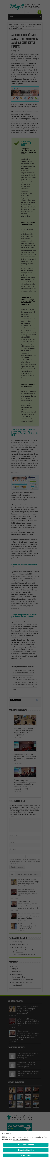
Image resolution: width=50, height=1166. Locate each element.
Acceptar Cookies (26, 1145)
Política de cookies (21, 1140)
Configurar (26, 1155)
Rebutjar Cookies (26, 1150)
